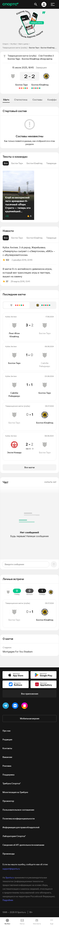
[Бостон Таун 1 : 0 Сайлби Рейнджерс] (25, 88)
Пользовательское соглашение (18, 809)
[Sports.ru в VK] (16, 706)
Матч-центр (23, 44)
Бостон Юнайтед (39, 84)
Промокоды (9, 853)
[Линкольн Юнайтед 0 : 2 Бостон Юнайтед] (39, 88)
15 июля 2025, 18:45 (23, 67)
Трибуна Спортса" (12, 783)
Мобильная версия (29, 718)
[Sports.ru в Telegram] (6, 706)
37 (7, 281)
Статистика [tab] (20, 99)
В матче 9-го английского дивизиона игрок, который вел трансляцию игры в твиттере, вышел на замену (27, 272)
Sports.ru (10, 877)
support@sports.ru (11, 868)
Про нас (7, 730)
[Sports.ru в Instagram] (25, 706)
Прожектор (8, 801)
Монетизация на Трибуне (15, 792)
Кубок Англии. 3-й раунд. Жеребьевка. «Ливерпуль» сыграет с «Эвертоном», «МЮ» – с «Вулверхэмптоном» (29, 251)
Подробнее (8, 900)
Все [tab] (6, 237)
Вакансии (7, 757)
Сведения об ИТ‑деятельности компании (23, 845)
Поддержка (8, 774)
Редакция (7, 739)
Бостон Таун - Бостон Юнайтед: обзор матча (42, 47)
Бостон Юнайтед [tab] (34, 237)
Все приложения (29, 693)
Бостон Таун (21, 84)
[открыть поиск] (35, 4)
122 (7, 259)
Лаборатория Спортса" (14, 836)
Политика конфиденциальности (19, 818)
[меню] (52, 4)
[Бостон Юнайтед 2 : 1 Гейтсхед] (36, 88)
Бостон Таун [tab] (17, 237)
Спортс (5, 44)
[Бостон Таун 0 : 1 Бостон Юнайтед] (21, 88)
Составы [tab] (37, 99)
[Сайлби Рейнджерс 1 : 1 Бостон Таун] (23, 88)
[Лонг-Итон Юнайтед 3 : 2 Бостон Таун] (27, 88)
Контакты (7, 748)
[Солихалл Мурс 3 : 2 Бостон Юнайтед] (34, 88)
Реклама (7, 765)
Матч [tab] (6, 99)
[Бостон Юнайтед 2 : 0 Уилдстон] (32, 88)
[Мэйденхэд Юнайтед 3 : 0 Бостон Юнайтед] (37, 88)
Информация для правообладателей (21, 827)
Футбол (13, 44)
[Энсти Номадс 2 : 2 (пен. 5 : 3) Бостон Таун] (19, 88)
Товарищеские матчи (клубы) (15, 47)
